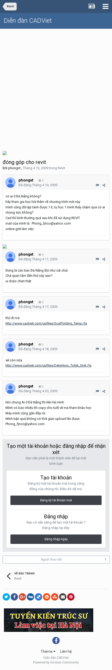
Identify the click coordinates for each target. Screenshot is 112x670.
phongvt (14, 168)
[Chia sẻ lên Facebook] (14, 597)
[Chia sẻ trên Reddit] (46, 597)
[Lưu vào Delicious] (38, 597)
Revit (61, 168)
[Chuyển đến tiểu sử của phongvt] (10, 182)
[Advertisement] (56, 88)
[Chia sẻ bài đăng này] (103, 185)
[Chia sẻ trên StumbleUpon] (54, 597)
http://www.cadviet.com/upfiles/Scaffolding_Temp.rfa (46, 323)
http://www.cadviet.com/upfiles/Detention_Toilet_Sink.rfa (48, 365)
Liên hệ (66, 651)
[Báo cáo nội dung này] (97, 185)
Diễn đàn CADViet (28, 20)
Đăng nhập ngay (56, 539)
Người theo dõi (51, 559)
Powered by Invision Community (56, 662)
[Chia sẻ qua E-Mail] (62, 597)
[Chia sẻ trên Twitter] (6, 597)
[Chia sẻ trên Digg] (30, 597)
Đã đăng (37, 185)
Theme (47, 651)
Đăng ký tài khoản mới (56, 500)
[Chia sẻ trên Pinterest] (70, 597)
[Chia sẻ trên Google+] (22, 597)
